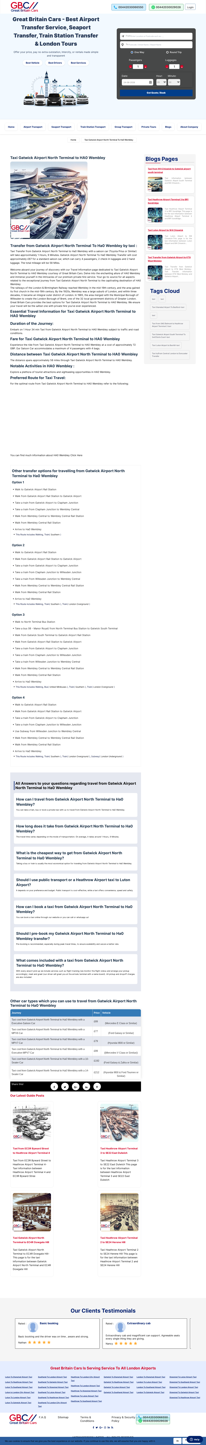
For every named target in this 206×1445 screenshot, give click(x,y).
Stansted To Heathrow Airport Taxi (185, 1397)
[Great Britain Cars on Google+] (101, 1427)
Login (190, 7)
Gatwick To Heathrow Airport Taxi (118, 1382)
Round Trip (176, 52)
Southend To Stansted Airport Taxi (53, 1387)
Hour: (159, 75)
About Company (189, 126)
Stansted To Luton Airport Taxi (183, 1377)
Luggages (170, 60)
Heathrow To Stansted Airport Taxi (86, 1391)
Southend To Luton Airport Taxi (51, 1392)
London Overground (79, 604)
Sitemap (63, 1417)
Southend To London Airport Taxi (52, 1377)
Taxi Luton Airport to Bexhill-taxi (166, 345)
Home (11, 126)
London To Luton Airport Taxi (149, 1382)
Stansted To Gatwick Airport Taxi (184, 1392)
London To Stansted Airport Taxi (151, 1377)
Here (79, 455)
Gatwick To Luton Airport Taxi (117, 1387)
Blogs (168, 126)
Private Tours (148, 126)
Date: (125, 75)
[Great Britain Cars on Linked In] (109, 1427)
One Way (139, 52)
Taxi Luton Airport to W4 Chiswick (165, 230)
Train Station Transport (93, 126)
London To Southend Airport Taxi (151, 1387)
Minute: (172, 75)
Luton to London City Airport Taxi (19, 1392)
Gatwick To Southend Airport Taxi (118, 1392)
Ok (177, 1441)
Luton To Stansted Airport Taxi (18, 1377)
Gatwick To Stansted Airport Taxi (118, 1377)
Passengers (135, 60)
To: (127, 44)
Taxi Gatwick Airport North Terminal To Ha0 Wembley (108, 140)
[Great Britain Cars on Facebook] (93, 1427)
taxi (153, 299)
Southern (55, 534)
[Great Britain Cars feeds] (112, 1427)
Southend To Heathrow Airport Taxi (53, 1397)
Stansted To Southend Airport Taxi (185, 1382)
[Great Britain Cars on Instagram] (105, 1427)
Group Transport (123, 126)
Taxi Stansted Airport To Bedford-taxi (168, 307)
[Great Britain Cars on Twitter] (97, 1427)
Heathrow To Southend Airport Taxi (86, 1401)
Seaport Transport (61, 126)
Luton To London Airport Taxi (17, 1397)
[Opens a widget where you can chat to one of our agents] (194, 1439)
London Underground (111, 756)
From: (128, 36)
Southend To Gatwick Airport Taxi (53, 1382)
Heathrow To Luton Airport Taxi (84, 1396)
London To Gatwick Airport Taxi (150, 1392)
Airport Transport (33, 126)
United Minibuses (57, 687)
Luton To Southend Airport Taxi (18, 1387)
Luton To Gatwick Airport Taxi (18, 1402)
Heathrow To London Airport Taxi (85, 1386)
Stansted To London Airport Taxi (184, 1387)
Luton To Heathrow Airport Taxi (19, 1382)
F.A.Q (42, 1417)
